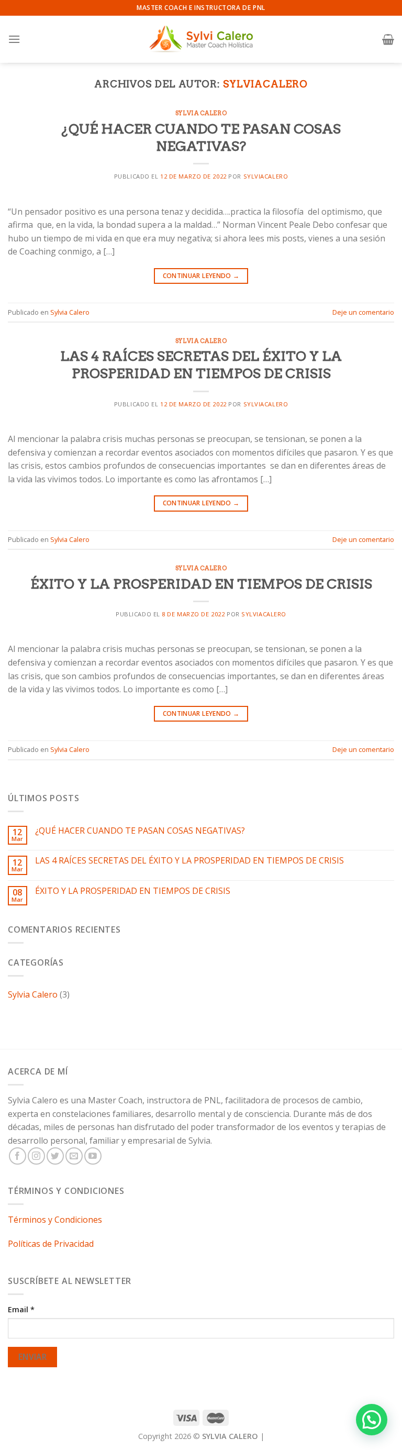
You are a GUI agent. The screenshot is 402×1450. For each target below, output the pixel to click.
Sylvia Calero (201, 113)
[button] (371, 1419)
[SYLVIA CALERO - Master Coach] (201, 39)
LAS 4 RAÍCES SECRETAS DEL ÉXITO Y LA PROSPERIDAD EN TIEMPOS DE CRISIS (189, 861)
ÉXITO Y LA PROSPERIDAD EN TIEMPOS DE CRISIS (201, 583)
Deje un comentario (363, 312)
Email (21, 1309)
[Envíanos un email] (74, 1156)
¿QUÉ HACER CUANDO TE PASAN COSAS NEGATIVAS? (140, 831)
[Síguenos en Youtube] (93, 1156)
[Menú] (14, 39)
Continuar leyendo (201, 275)
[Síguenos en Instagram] (36, 1156)
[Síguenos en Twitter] (55, 1156)
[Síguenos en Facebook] (17, 1156)
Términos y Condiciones (55, 1219)
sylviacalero (265, 84)
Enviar (32, 1357)
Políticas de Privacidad (51, 1243)
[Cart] (388, 39)
